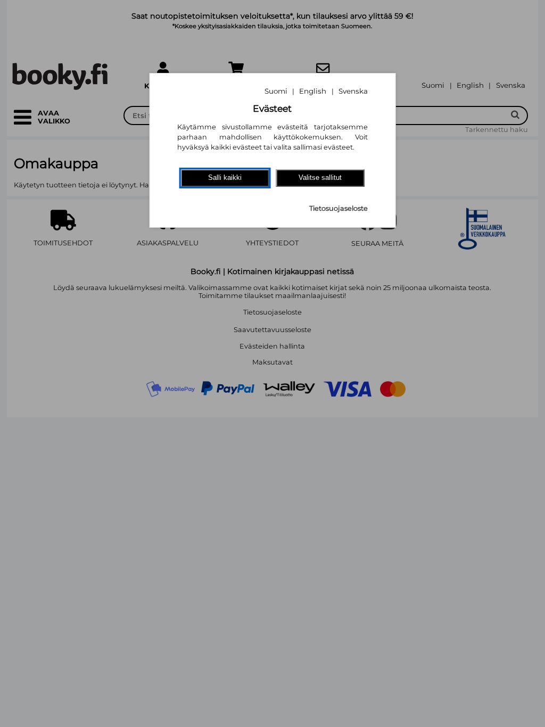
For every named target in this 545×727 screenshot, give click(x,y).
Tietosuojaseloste (338, 208)
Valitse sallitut (320, 177)
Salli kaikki (225, 177)
